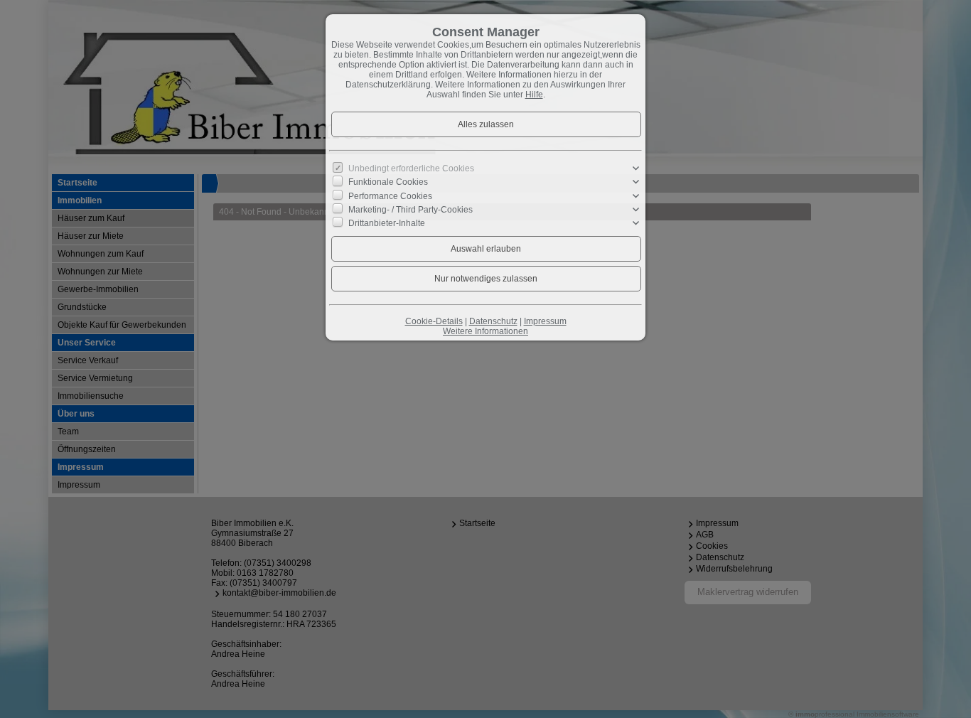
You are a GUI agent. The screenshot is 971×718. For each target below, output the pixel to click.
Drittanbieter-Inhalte (386, 223)
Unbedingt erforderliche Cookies (411, 168)
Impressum (545, 321)
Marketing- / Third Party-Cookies (410, 210)
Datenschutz (493, 321)
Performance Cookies (390, 195)
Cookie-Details (434, 321)
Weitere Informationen (485, 331)
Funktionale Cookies (388, 182)
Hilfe (534, 95)
